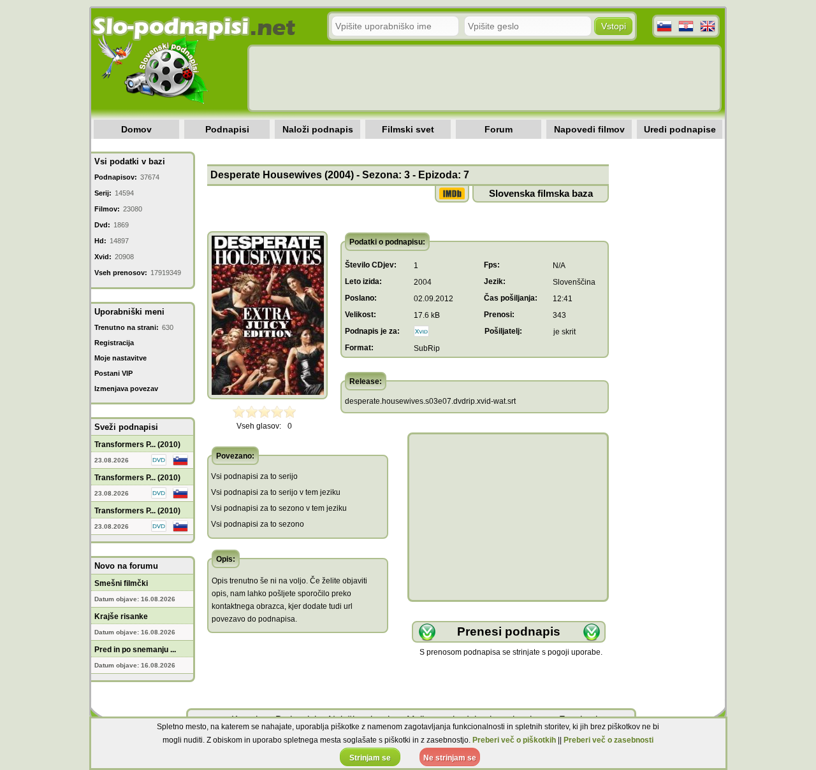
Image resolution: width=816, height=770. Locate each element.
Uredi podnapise (680, 129)
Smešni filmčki (121, 583)
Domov (136, 129)
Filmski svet (408, 129)
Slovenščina (574, 282)
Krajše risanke (121, 616)
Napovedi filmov (589, 129)
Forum (498, 129)
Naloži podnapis (317, 129)
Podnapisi (227, 129)
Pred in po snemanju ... (135, 649)
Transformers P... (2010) (137, 444)
